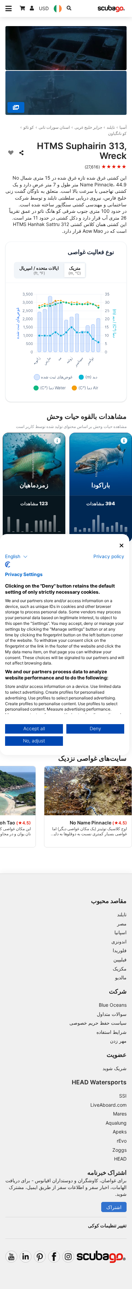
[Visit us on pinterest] (40, 1257)
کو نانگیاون (117, 133)
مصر (122, 923)
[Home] (111, 8)
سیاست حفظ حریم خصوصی (98, 1023)
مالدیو (121, 977)
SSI (123, 1096)
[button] (16, 556)
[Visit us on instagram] (68, 1257)
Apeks (120, 1131)
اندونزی (119, 941)
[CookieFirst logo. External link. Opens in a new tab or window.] (7, 564)
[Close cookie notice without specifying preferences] (121, 545)
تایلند (111, 127)
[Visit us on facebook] (54, 1257)
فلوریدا (120, 950)
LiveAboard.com (108, 1105)
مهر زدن (118, 1041)
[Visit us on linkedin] (25, 1257)
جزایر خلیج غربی (88, 127)
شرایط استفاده (111, 1032)
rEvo (122, 1141)
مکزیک (120, 968)
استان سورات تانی (54, 127)
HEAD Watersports (99, 1082)
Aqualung (116, 1123)
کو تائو (28, 127)
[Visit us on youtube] (11, 1257)
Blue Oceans (113, 1005)
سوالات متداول (112, 1014)
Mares (120, 1114)
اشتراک (114, 1207)
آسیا (123, 127)
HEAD (120, 1159)
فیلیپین (120, 959)
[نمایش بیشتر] (15, 107)
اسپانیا (120, 932)
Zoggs (119, 1150)
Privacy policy (108, 556)
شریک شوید (115, 1068)
